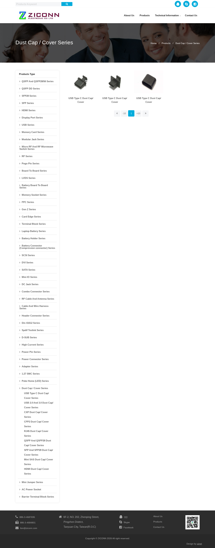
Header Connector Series (35, 315)
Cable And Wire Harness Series (33, 307)
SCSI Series (28, 255)
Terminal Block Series (34, 224)
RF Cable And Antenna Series (38, 298)
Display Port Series (32, 117)
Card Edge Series (31, 216)
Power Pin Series (31, 352)
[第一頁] (117, 113)
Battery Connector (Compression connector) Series (37, 246)
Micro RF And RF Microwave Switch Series (36, 147)
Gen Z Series (29, 209)
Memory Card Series (33, 132)
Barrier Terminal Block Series (38, 496)
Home (154, 43)
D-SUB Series (29, 337)
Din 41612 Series (31, 323)
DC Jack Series (30, 284)
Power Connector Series (35, 359)
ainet (199, 543)
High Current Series (33, 344)
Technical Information (167, 15)
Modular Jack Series (33, 139)
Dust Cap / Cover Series (187, 43)
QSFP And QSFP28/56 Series (38, 81)
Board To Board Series (34, 170)
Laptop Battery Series (34, 231)
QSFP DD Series (31, 88)
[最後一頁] (145, 113)
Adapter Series (30, 366)
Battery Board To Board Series (33, 186)
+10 (138, 113)
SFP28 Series (29, 95)
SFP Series (28, 103)
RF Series (27, 156)
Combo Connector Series (36, 291)
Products (145, 15)
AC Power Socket (31, 489)
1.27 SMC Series (31, 373)
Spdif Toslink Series (33, 330)
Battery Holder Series (33, 238)
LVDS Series (28, 178)
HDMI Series (28, 110)
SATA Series (28, 269)
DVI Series (27, 262)
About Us (129, 15)
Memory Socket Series (34, 194)
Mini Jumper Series (32, 482)
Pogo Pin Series (30, 163)
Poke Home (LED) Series (35, 381)
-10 (124, 113)
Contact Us (191, 15)
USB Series (28, 124)
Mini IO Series (29, 277)
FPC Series (28, 202)
